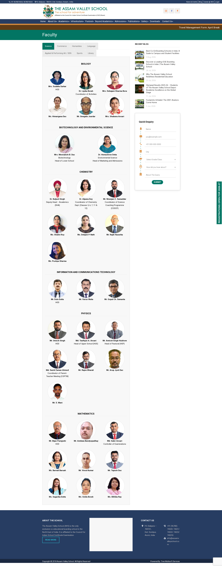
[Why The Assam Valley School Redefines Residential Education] (139, 77)
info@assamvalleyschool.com (173, 541)
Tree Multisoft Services (170, 561)
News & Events (191, 2)
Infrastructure (77, 21)
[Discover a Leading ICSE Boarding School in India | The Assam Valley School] (139, 65)
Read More (50, 540)
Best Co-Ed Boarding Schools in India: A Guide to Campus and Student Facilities (163, 52)
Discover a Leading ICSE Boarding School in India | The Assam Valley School (160, 64)
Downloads (155, 21)
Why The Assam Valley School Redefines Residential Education (159, 75)
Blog (200, 2)
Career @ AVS (209, 2)
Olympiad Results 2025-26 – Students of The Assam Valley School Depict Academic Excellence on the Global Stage (162, 89)
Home (43, 21)
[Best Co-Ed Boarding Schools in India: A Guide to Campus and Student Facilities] (139, 54)
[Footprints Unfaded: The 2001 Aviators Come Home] (139, 103)
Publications (133, 21)
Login (217, 2)
